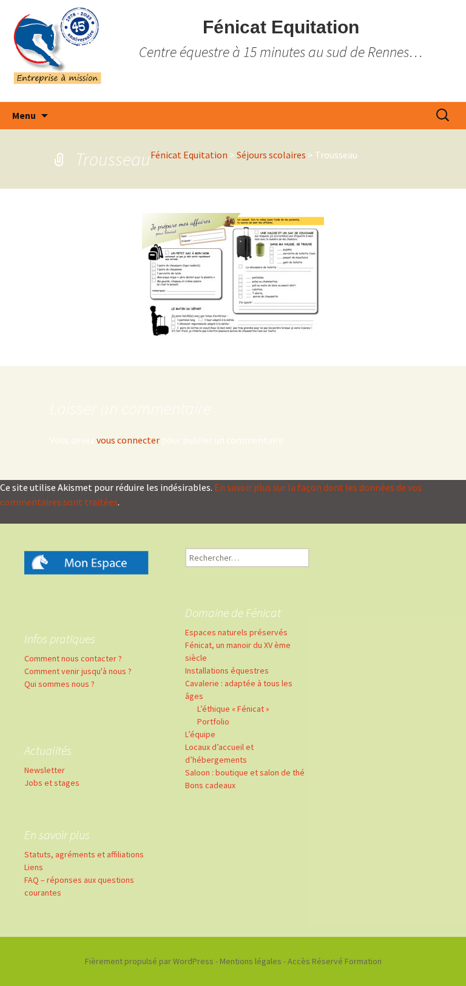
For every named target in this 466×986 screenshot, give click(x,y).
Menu (24, 115)
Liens (33, 867)
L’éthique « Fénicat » (233, 708)
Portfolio (213, 721)
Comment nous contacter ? (73, 658)
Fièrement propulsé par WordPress (149, 961)
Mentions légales (251, 961)
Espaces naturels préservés (236, 632)
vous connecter (128, 440)
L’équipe (200, 734)
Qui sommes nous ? (59, 683)
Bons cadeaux (210, 785)
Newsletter (44, 770)
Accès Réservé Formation (335, 961)
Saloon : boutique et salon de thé (245, 772)
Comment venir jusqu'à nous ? (78, 671)
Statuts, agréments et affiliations (84, 854)
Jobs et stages (51, 782)
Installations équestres (227, 670)
